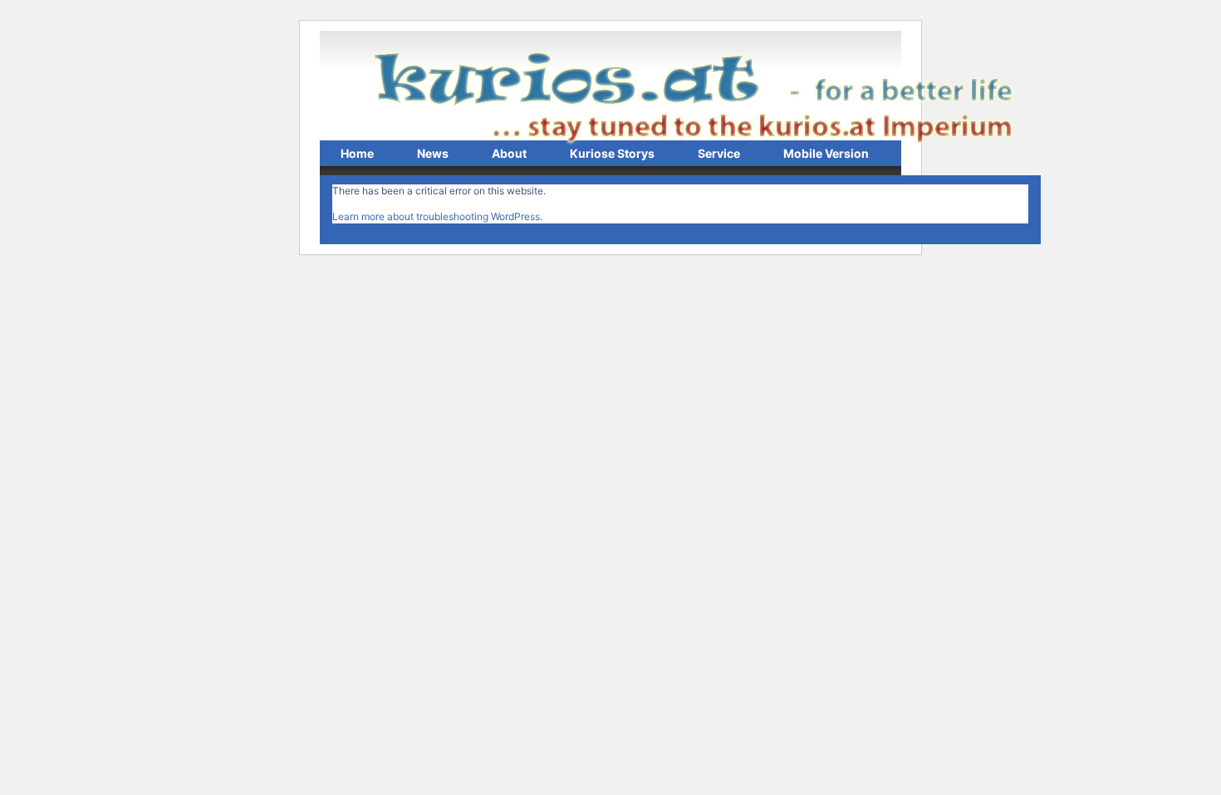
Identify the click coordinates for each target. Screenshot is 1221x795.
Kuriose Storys (612, 153)
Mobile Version (826, 153)
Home (357, 153)
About (509, 153)
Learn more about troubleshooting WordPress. (437, 216)
